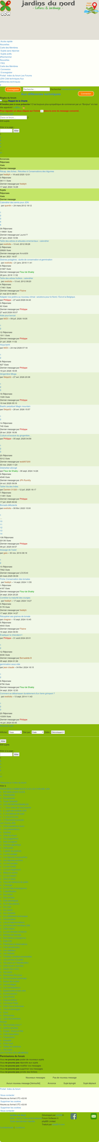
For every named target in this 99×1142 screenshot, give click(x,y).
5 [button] (0, 146)
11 (1, 524)
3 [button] (0, 140)
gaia (5, 552)
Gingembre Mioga (8, 373)
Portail (3, 75)
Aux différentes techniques (41, 94)
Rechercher (55, 89)
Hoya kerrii (5, 344)
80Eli (5, 318)
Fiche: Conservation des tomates (15, 579)
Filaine (23, 290)
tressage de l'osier (8, 549)
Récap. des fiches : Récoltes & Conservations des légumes (27, 171)
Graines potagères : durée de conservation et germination (26, 259)
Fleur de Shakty (27, 271)
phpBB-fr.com (58, 1124)
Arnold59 (24, 253)
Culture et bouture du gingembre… (16, 435)
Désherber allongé (8, 467)
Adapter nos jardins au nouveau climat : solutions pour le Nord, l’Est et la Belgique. (37, 296)
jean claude (8, 667)
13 (1, 530)
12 (1, 527)
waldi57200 (25, 461)
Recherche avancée (71, 89)
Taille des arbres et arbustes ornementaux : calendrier (24, 240)
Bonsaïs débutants (8, 505)
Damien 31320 (10, 489)
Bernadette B (26, 657)
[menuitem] (9, 50)
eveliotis (7, 244)
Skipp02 (7, 376)
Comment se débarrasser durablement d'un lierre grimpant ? (27, 693)
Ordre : (47, 732)
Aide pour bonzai (8, 315)
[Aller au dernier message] (27, 183)
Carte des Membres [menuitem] (9, 47)
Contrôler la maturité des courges (15, 597)
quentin (8, 205)
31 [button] (1, 152)
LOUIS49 (24, 572)
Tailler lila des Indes (9, 486)
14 (1, 533)
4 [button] (0, 143)
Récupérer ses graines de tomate (15, 616)
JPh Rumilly (25, 480)
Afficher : (4, 732)
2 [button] (0, 137)
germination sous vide (10, 664)
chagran (7, 619)
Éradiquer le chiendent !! (11, 634)
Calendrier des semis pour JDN (14, 202)
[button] (0, 123)
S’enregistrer (13, 89)
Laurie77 (24, 234)
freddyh (6, 174)
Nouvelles (4, 44)
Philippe (7, 299)
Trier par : (27, 732)
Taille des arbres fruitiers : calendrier (16, 278)
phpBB (59, 1115)
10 (1, 521)
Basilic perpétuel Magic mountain (15, 406)
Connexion (86, 93)
